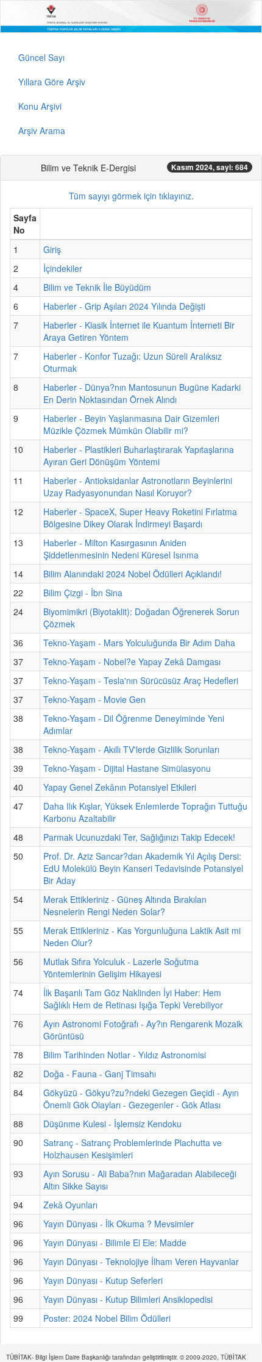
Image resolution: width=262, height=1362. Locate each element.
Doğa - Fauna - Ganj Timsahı (99, 1074)
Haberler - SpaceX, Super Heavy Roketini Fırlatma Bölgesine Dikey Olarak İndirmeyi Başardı (140, 517)
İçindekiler (62, 268)
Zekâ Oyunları (70, 1205)
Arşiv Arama (41, 130)
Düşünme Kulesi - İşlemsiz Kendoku (112, 1124)
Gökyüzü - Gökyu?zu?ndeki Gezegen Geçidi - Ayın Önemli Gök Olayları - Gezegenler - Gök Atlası (141, 1098)
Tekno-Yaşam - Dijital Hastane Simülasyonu (127, 768)
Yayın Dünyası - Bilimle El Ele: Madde (114, 1242)
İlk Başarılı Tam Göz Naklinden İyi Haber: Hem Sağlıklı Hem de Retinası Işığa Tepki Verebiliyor (133, 998)
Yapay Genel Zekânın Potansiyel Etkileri (119, 787)
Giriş (52, 249)
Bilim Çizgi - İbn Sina (82, 593)
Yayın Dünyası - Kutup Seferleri (103, 1280)
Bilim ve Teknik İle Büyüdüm (97, 287)
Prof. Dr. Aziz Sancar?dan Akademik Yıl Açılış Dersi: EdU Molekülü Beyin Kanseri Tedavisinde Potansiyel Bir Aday (143, 868)
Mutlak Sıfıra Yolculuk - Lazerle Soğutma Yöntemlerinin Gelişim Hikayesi (121, 967)
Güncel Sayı (41, 57)
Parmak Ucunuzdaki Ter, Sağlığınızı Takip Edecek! (139, 837)
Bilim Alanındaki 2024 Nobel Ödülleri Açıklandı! (132, 574)
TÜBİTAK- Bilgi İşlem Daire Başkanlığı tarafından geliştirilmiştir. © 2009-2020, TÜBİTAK (126, 1357)
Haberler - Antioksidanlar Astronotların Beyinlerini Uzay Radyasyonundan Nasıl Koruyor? (137, 486)
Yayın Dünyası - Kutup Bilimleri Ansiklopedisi (128, 1299)
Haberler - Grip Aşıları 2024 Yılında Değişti (124, 306)
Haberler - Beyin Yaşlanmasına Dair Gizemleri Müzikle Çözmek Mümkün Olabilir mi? (131, 424)
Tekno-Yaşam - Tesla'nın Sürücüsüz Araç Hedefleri (140, 680)
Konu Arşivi (40, 106)
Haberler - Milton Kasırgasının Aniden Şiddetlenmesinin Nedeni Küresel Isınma (121, 549)
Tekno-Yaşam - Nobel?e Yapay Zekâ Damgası (132, 661)
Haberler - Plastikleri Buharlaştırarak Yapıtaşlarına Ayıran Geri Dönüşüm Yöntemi (138, 455)
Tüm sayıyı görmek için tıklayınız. (131, 196)
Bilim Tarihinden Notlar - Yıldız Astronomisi (124, 1055)
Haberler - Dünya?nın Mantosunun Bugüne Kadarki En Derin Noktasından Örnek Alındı (142, 393)
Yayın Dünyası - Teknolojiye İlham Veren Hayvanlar (141, 1261)
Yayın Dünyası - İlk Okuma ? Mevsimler (118, 1224)
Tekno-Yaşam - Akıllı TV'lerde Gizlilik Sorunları (131, 749)
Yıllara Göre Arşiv (51, 82)
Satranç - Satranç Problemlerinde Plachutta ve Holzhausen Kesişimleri (132, 1148)
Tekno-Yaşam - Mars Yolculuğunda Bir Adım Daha (139, 642)
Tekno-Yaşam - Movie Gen (94, 699)
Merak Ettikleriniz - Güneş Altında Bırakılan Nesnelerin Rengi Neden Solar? (125, 905)
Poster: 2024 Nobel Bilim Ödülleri (107, 1318)
